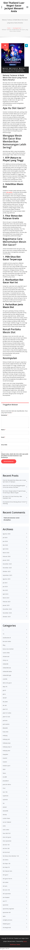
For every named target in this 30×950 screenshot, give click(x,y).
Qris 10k (5, 792)
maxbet (5, 762)
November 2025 (7, 567)
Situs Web (4, 444)
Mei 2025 (5, 590)
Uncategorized (17, 28)
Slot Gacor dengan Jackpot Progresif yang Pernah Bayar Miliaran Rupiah (14, 491)
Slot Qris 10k (6, 890)
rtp (3, 803)
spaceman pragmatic (8, 908)
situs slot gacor (7, 837)
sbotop (5, 814)
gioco (4, 694)
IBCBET (5, 698)
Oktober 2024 (6, 616)
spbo (4, 916)
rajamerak (5, 795)
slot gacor (9, 192)
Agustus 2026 (6, 534)
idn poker (5, 701)
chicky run (5, 660)
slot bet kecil (6, 852)
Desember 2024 (7, 609)
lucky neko (5, 731)
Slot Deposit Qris (7, 871)
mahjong (5, 735)
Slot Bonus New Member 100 (11, 856)
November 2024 (7, 613)
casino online (6, 652)
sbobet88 (5, 811)
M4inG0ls (5, 68)
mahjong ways (7, 743)
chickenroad (6, 656)
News (4, 773)
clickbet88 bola (7, 667)
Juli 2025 (5, 582)
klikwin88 (5, 728)
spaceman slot (7, 912)
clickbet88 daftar (7, 671)
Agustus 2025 (6, 579)
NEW (4, 769)
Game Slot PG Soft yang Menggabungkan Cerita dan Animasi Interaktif (14, 486)
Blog (4, 645)
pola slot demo (7, 784)
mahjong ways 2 (7, 747)
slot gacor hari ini (11, 71)
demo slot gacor (7, 683)
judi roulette (6, 724)
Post (4, 788)
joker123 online (7, 713)
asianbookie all (7, 637)
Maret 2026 (6, 552)
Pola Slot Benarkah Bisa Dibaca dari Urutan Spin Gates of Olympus (14, 481)
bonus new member (8, 649)
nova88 (5, 777)
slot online (5, 882)
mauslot (5, 758)
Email (3, 437)
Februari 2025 (6, 601)
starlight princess (7, 920)
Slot (7, 70)
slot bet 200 (6, 848)
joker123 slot (6, 716)
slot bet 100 (6, 844)
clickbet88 (5, 664)
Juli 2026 (5, 537)
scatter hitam (6, 818)
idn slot (5, 705)
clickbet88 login (7, 675)
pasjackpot (6, 780)
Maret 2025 (6, 598)
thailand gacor (6, 924)
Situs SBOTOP (7, 833)
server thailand (7, 822)
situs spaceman (7, 841)
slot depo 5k (6, 867)
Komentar (4, 415)
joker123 (5, 709)
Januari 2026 (6, 560)
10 (3, 634)
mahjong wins (6, 750)
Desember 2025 (7, 564)
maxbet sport (6, 765)
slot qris (5, 886)
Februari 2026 (6, 556)
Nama (3, 429)
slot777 (5, 901)
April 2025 (5, 594)
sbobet (5, 807)
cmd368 (5, 679)
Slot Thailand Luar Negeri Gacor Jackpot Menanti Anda (13, 7)
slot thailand (6, 897)
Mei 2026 (5, 545)
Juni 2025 (5, 586)
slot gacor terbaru (20, 71)
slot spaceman (7, 893)
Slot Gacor (10, 70)
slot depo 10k (6, 863)
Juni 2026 (5, 541)
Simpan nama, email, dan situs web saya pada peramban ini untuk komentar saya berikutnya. (14, 455)
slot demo (5, 859)
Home (9, 28)
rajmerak (5, 799)
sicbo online (6, 829)
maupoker (5, 754)
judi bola (5, 720)
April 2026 (5, 549)
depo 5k (5, 686)
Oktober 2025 (6, 571)
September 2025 (7, 575)
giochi (4, 690)
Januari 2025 (6, 605)
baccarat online (7, 641)
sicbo (4, 826)
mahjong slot (6, 739)
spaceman (5, 905)
